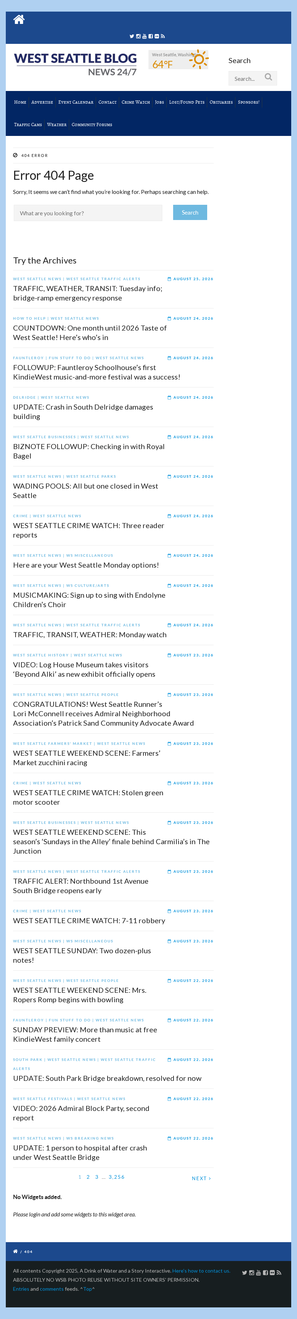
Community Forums (92, 125)
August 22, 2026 (193, 981)
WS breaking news (90, 1138)
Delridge (24, 397)
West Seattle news (37, 279)
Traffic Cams (28, 125)
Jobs (159, 102)
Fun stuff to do (70, 358)
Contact (108, 102)
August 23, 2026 (193, 655)
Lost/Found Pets (187, 102)
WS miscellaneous (89, 555)
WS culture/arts (87, 586)
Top (87, 1289)
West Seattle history (41, 655)
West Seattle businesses (44, 437)
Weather (57, 125)
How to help (29, 318)
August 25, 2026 (193, 279)
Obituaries (221, 102)
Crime (20, 516)
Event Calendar (75, 102)
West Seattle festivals (42, 1099)
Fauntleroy (28, 358)
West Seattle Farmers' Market (52, 744)
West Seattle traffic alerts (103, 279)
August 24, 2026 (193, 318)
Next (200, 1178)
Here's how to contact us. (201, 1271)
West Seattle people (92, 695)
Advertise (42, 102)
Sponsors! (249, 102)
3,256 (117, 1177)
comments (52, 1289)
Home (20, 102)
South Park (28, 1060)
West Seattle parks (91, 476)
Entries (21, 1289)
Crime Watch (136, 102)
